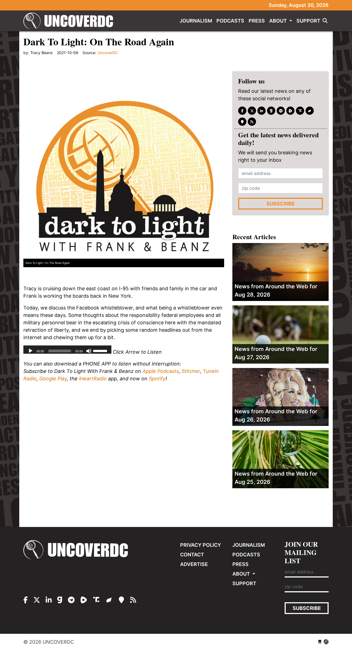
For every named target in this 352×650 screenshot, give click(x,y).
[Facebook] (242, 111)
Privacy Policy (200, 545)
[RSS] (252, 122)
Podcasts (230, 21)
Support (308, 21)
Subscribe (280, 204)
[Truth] (300, 111)
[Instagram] (261, 111)
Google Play (53, 378)
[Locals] (242, 122)
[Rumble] (290, 111)
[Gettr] (310, 111)
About (278, 21)
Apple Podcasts (160, 371)
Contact (192, 554)
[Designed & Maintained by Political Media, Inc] (319, 642)
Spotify (157, 378)
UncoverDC (70, 21)
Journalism (196, 21)
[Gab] (271, 111)
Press (257, 21)
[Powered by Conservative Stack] (326, 642)
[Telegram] (281, 111)
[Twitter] (252, 111)
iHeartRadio (93, 378)
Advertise (194, 564)
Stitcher (191, 371)
